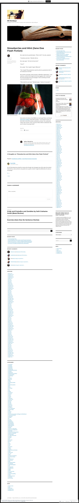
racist (9, 445)
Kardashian (10, 420)
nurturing (10, 436)
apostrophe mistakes (11, 382)
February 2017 (10, 323)
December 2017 (10, 311)
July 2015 (9, 344)
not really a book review (12, 435)
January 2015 (10, 351)
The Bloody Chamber (11, 462)
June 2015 (9, 345)
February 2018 (10, 309)
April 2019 (10, 293)
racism (9, 444)
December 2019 (59, 136)
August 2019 (10, 289)
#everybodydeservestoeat (12, 370)
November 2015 (59, 190)
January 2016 (10, 337)
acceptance (10, 378)
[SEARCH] (51, 231)
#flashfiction (10, 372)
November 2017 (59, 163)
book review (10, 388)
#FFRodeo (10, 371)
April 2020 (10, 282)
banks (9, 383)
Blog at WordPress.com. (17, 497)
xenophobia (10, 477)
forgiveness (10, 406)
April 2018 (10, 307)
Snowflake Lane (11, 459)
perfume (9, 441)
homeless (9, 411)
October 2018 (10, 300)
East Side (9, 402)
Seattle (9, 451)
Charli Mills (12, 163)
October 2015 (10, 341)
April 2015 (10, 347)
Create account (10, 485)
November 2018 (10, 299)
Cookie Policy (23, 501)
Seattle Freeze (10, 452)
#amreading (10, 366)
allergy (9, 380)
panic (9, 438)
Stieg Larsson (10, 460)
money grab (10, 426)
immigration (10, 416)
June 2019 (10, 291)
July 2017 (9, 317)
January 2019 (10, 297)
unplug (9, 469)
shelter (9, 454)
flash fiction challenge (25, 119)
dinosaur (9, 401)
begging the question (11, 384)
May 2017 (9, 319)
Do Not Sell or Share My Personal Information (29, 497)
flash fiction (10, 405)
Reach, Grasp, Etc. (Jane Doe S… (18, 258)
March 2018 (10, 308)
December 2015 (10, 338)
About (57, 90)
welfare (9, 470)
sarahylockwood (13, 255)
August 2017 (10, 316)
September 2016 (11, 328)
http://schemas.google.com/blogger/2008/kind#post (17, 414)
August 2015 (10, 343)
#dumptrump (10, 369)
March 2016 (10, 335)
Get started (48, 1)
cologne (9, 397)
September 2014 (11, 355)
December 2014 (10, 352)
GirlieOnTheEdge (13, 261)
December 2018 (10, 298)
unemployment (10, 468)
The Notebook (10, 463)
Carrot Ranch (10, 392)
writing (9, 474)
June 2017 (9, 318)
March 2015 (58, 199)
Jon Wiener (58, 101)
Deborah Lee (13, 251)
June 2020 (10, 280)
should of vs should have (12, 455)
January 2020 (10, 284)
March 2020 (10, 283)
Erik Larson (58, 105)
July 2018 (58, 154)
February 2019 (10, 296)
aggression (10, 379)
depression (10, 400)
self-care (9, 453)
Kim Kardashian (11, 423)
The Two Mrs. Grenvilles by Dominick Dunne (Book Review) (18, 243)
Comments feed (10, 489)
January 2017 (10, 324)
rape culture (10, 446)
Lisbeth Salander (11, 424)
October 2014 (10, 354)
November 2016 (10, 326)
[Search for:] (29, 230)
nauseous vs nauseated (12, 433)
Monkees (9, 427)
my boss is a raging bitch (12, 428)
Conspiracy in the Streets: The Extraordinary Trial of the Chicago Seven (62, 99)
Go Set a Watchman (11, 408)
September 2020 (59, 127)
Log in (9, 487)
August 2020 (10, 278)
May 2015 (9, 346)
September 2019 (11, 288)
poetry (9, 443)
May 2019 (9, 292)
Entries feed (10, 488)
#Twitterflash (10, 375)
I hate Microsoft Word (12, 415)
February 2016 (10, 336)
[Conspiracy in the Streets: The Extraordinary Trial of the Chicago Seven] (70, 99)
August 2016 (10, 329)
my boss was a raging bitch (12, 429)
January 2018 (10, 310)
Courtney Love (10, 399)
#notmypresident (11, 374)
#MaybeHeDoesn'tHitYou (12, 373)
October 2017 (10, 314)
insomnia (9, 417)
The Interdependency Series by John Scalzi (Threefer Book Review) (19, 240)
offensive (9, 437)
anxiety (9, 381)
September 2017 (11, 315)
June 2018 (9, 305)
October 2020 (10, 275)
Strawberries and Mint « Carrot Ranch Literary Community (24, 158)
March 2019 (58, 145)
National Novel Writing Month (13, 432)
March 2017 (58, 172)
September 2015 (11, 342)
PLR (8, 442)
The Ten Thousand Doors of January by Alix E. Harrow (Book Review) (20, 242)
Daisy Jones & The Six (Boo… (21, 251)
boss (9, 389)
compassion (10, 398)
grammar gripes (11, 409)
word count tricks (11, 471)
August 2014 (10, 356)
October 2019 (10, 287)
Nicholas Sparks (11, 434)
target (9, 461)
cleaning (9, 396)
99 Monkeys (12, 21)
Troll (9, 465)
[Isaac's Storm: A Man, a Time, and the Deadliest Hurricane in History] (70, 104)
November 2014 (10, 353)
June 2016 (10, 332)
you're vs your (10, 478)
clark (11, 265)
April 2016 (10, 334)
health (9, 410)
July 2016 (58, 181)
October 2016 (10, 327)
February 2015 (10, 350)
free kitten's (10, 407)
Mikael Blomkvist (11, 425)
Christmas (10, 393)
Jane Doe (9, 62)
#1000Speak (10, 364)
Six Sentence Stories (11, 456)
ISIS (9, 418)
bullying (9, 391)
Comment (48, 199)
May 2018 (9, 306)
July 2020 (9, 279)
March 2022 (10, 273)
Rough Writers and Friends (12, 450)
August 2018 (10, 302)
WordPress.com (11, 490)
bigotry (9, 387)
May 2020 (9, 281)
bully (9, 390)
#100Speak (10, 365)
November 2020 (11, 274)
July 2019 (9, 290)
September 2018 (11, 301)
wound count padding (12, 473)
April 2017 (10, 320)
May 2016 (9, 333)
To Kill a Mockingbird (11, 464)
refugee (9, 447)
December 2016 (10, 325)
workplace (10, 472)
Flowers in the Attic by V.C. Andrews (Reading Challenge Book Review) (20, 241)
